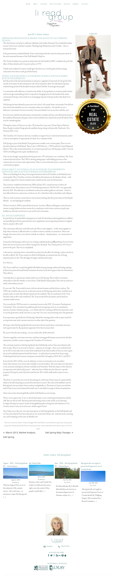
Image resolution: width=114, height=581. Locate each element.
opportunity (59, 423)
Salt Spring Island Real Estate (20, 426)
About (35, 4)
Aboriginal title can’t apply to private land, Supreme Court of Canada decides (91, 466)
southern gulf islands (46, 426)
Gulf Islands (41, 423)
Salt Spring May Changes (59, 432)
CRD (35, 423)
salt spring (67, 423)
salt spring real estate (34, 426)
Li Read (68, 482)
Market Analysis (22, 423)
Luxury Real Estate (50, 423)
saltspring (16, 482)
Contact (84, 4)
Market (75, 4)
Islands (67, 4)
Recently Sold (55, 4)
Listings (44, 4)
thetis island (56, 426)
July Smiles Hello (35, 463)
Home (28, 4)
